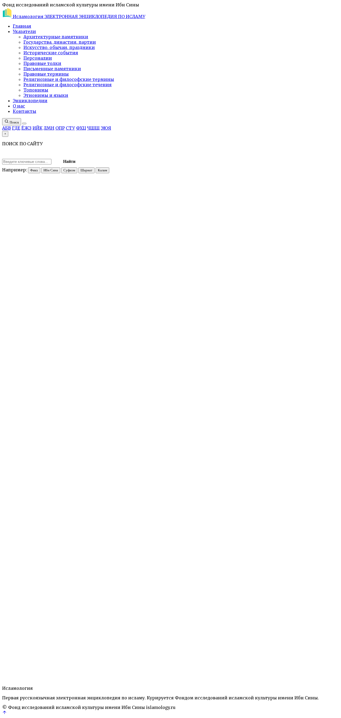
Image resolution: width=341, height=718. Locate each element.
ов (229, 326)
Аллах (8, 657)
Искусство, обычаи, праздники (59, 47)
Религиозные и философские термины (68, 79)
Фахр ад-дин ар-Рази (213, 554)
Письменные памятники (52, 68)
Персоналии (37, 58)
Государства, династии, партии (59, 42)
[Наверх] (4, 713)
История (33, 657)
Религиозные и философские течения (67, 84)
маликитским (180, 393)
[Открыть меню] (24, 123)
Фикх (34, 170)
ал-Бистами (126, 450)
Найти (69, 161)
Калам (102, 170)
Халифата (222, 530)
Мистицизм (52, 657)
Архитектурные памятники (55, 36)
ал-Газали (162, 554)
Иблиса (234, 478)
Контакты (24, 111)
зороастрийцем (44, 297)
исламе (68, 601)
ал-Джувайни (61, 568)
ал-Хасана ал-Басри (267, 412)
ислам (92, 297)
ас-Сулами (304, 554)
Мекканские (74, 341)
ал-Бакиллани (90, 568)
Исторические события (50, 52)
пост (254, 321)
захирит (130, 564)
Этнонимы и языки (45, 95)
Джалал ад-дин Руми (93, 559)
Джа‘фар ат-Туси (295, 564)
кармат (297, 379)
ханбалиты (168, 564)
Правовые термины (46, 74)
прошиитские (142, 312)
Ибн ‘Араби (61, 559)
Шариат (86, 170)
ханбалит (231, 549)
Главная (22, 26)
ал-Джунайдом (285, 317)
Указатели (24, 31)
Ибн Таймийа (224, 564)
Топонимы (35, 90)
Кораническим (79, 478)
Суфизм (69, 170)
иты (247, 564)
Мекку (103, 321)
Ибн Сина (50, 170)
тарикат (99, 657)
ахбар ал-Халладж (307, 530)
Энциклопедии (30, 100)
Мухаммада (147, 488)
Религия (70, 657)
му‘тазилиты (261, 355)
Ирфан (20, 657)
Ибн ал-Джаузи (193, 564)
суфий (159, 293)
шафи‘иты (117, 554)
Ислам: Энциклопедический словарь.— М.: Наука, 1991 (85, 149)
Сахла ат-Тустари (193, 302)
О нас (19, 106)
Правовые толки (42, 63)
